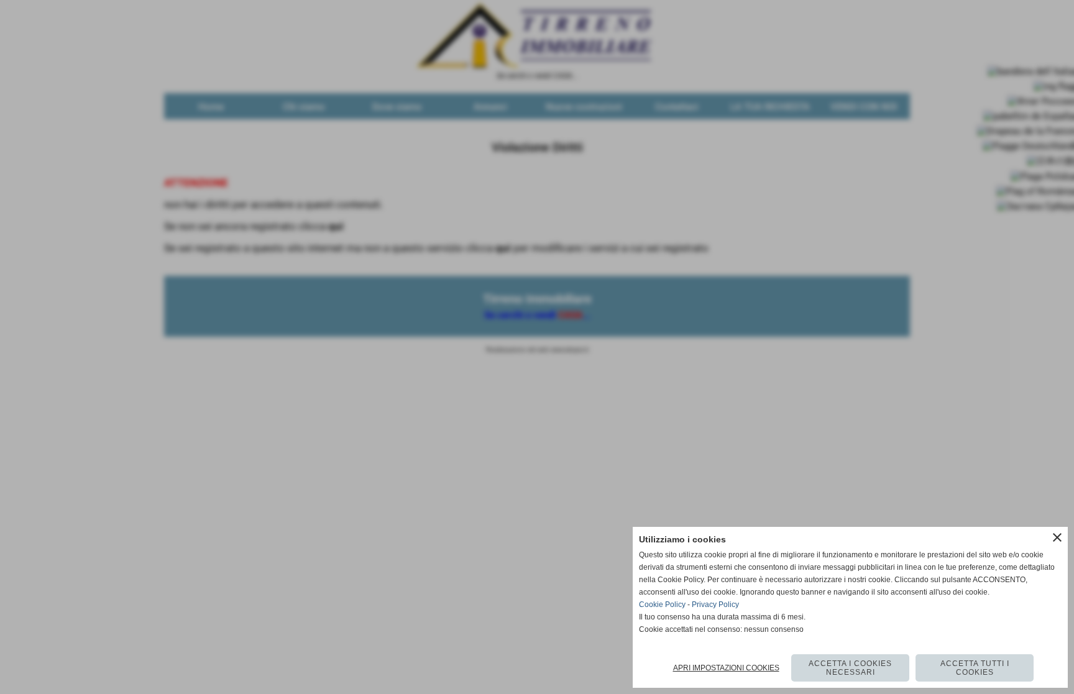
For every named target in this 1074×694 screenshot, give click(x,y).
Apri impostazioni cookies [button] (726, 668)
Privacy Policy (715, 604)
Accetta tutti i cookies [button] (974, 668)
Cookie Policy (662, 604)
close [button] (1057, 537)
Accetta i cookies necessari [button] (850, 668)
